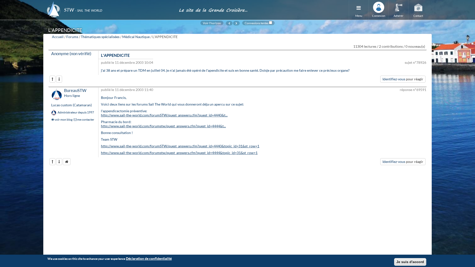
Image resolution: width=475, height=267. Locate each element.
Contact (418, 15)
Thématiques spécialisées (100, 37)
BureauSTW (75, 90)
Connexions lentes (256, 23)
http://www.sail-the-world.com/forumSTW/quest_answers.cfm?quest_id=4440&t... (164, 115)
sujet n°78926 (415, 62)
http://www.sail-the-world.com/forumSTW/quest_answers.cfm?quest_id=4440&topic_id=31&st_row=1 (180, 146)
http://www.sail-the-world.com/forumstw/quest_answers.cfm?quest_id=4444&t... (163, 126)
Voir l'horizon (212, 23)
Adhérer (398, 15)
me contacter (85, 119)
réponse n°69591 (413, 90)
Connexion (378, 15)
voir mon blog (63, 119)
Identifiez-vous (393, 79)
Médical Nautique (136, 37)
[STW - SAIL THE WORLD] (110, 3)
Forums (72, 37)
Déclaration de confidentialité (149, 258)
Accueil (58, 37)
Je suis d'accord (410, 262)
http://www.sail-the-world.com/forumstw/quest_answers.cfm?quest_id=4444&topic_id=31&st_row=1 (179, 153)
